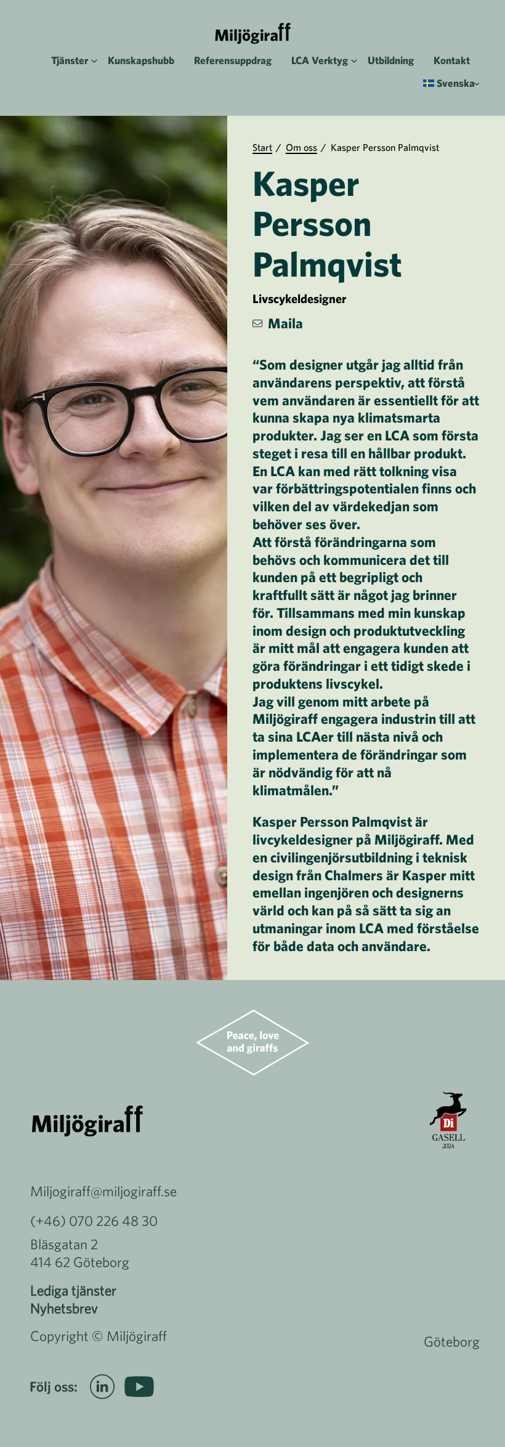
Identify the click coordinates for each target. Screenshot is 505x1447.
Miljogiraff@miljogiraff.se (103, 1191)
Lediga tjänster (73, 1290)
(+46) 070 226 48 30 (94, 1220)
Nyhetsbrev (64, 1308)
